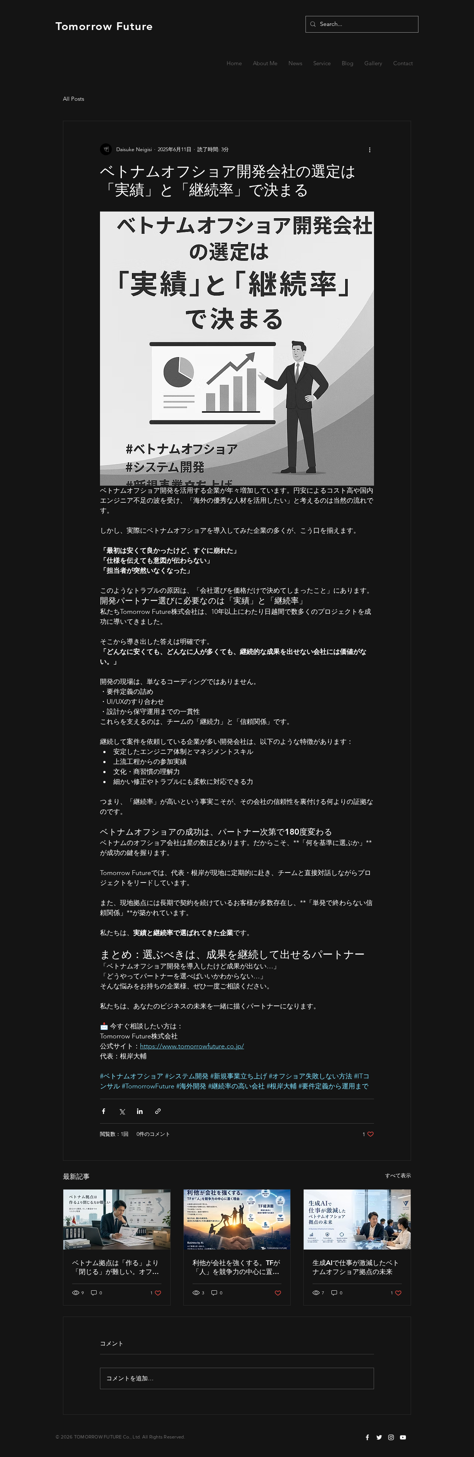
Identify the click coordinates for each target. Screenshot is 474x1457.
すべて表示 (398, 1175)
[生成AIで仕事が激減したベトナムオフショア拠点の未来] (357, 1220)
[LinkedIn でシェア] (139, 1111)
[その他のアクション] (369, 149)
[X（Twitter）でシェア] (121, 1111)
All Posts (73, 98)
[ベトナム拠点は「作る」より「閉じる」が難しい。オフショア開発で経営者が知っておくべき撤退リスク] (116, 1220)
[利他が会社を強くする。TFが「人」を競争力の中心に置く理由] (237, 1220)
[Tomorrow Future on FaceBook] (367, 1437)
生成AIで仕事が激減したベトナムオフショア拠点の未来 (356, 1267)
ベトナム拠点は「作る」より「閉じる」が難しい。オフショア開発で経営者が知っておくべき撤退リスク (115, 1267)
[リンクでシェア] (157, 1111)
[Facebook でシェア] (103, 1111)
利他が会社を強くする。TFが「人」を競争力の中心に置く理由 (236, 1267)
